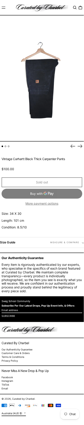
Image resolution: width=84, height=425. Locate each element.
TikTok (5, 384)
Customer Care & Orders (16, 353)
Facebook (7, 377)
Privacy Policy (10, 360)
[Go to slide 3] (8, 146)
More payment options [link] (41, 203)
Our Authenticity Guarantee (17, 349)
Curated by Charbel (23, 398)
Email (5, 388)
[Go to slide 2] (5, 146)
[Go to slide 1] (2, 146)
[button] (75, 7)
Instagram (7, 381)
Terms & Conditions (13, 356)
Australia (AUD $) (12, 413)
